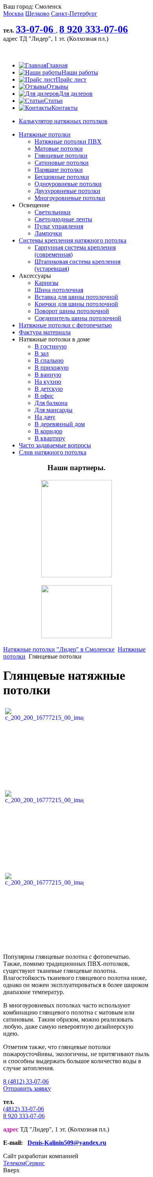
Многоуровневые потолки (70, 198)
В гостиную (51, 346)
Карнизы (46, 282)
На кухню (48, 381)
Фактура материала (45, 332)
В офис (44, 395)
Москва (13, 13)
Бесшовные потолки (62, 176)
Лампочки (48, 233)
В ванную (48, 374)
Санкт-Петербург (74, 13)
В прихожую (52, 367)
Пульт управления (59, 226)
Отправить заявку (27, 1088)
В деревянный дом (60, 424)
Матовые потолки (59, 148)
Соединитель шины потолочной (78, 318)
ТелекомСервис (24, 1163)
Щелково (37, 13)
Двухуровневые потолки (67, 191)
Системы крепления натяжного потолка (72, 240)
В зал (42, 353)
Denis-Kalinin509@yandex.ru (66, 1142)
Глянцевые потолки (61, 155)
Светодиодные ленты (63, 219)
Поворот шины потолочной (72, 311)
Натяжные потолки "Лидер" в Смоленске (59, 649)
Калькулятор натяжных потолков (63, 121)
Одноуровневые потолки (68, 184)
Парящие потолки (59, 169)
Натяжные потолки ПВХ (68, 141)
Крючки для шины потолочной (76, 304)
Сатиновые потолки (62, 162)
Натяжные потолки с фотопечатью (65, 325)
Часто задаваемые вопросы (55, 445)
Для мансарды (54, 410)
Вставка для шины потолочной (76, 297)
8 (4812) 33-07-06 (26, 1081)
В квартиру (50, 438)
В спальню (49, 360)
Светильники (53, 212)
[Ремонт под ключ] (76, 636)
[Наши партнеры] (76, 575)
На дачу (45, 417)
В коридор (48, 431)
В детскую (49, 388)
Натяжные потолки (45, 134)
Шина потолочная (59, 289)
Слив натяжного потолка (52, 452)
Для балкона (51, 403)
